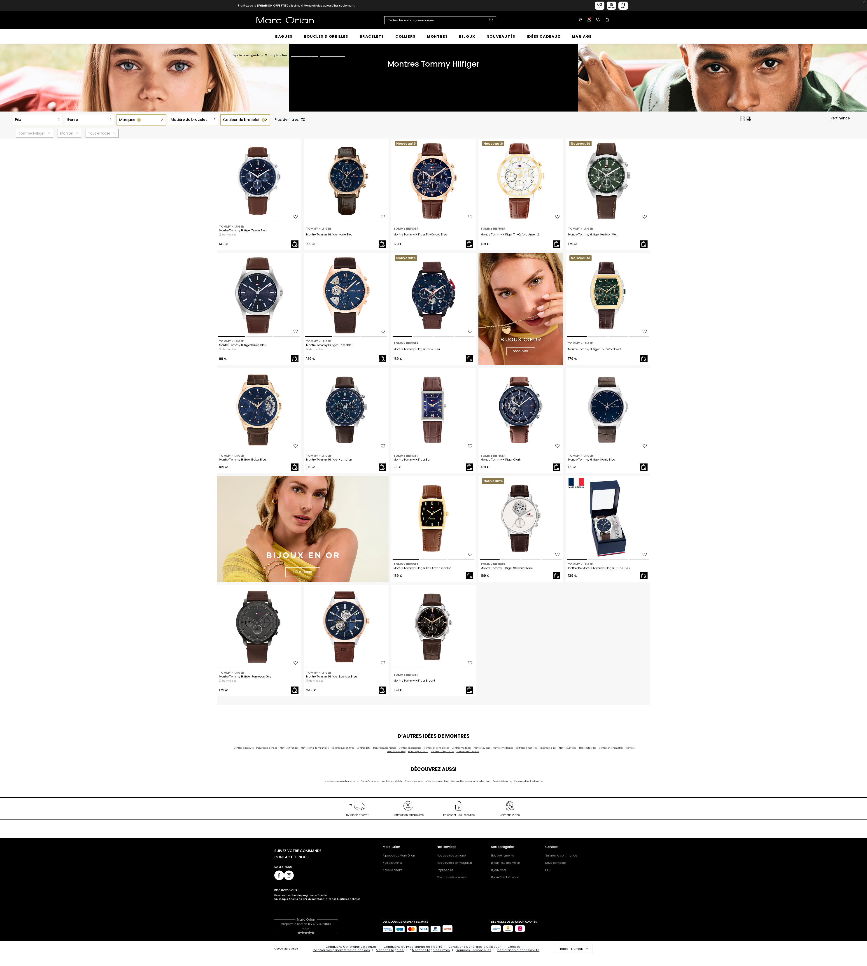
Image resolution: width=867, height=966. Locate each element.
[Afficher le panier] (606, 20)
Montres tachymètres (442, 751)
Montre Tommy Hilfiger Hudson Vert (593, 234)
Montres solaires (547, 748)
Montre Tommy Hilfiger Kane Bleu (329, 234)
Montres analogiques (410, 748)
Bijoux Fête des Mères (505, 863)
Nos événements (502, 855)
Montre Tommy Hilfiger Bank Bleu (417, 349)
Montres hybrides (289, 748)
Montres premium (418, 751)
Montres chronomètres (611, 748)
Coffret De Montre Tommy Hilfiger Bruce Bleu (599, 568)
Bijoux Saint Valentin (505, 877)
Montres (281, 55)
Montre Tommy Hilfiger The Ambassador (422, 568)
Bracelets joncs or (414, 781)
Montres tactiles (587, 748)
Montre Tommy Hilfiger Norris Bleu (591, 459)
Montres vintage (567, 748)
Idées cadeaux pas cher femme (341, 781)
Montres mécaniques (384, 748)
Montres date (364, 748)
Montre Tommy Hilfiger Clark (500, 459)
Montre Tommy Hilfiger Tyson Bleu (243, 230)
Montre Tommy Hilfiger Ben (412, 459)
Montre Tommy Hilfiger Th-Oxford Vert (594, 349)
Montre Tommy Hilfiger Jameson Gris (245, 676)
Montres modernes (503, 748)
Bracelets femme (502, 781)
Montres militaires (461, 748)
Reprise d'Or (445, 870)
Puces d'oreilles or (370, 781)
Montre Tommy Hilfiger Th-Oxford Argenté (510, 234)
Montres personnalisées (436, 748)
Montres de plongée (266, 748)
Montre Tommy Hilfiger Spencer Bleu (331, 676)
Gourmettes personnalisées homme (470, 781)
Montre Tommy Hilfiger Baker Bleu (329, 345)
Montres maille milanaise (315, 748)
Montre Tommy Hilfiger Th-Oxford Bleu (420, 234)
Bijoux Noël (498, 870)
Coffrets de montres (526, 748)
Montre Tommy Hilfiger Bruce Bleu (242, 345)
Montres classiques (244, 748)
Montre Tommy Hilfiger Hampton (329, 459)
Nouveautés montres (468, 751)
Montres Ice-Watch (392, 781)
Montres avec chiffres (342, 748)
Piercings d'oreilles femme (528, 781)
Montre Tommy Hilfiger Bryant (414, 680)
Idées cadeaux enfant (437, 781)
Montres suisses (482, 748)
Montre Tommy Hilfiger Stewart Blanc (507, 568)
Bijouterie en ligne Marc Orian (252, 55)
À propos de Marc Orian (399, 855)
